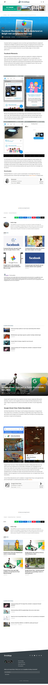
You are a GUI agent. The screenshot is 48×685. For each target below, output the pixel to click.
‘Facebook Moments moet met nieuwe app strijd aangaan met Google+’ (34, 249)
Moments (13, 179)
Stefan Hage (13, 222)
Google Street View (16, 483)
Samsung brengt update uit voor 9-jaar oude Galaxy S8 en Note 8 (25, 328)
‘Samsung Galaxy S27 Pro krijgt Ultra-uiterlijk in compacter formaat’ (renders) (26, 348)
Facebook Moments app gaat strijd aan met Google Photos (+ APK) (12, 249)
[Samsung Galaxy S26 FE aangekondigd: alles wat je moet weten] (7, 611)
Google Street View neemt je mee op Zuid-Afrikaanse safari (34, 553)
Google (5, 517)
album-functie (32, 175)
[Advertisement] (24, 70)
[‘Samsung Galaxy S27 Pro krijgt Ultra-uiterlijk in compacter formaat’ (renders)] (7, 349)
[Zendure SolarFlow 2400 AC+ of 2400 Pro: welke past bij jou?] (7, 624)
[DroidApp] (24, 2)
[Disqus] (24, 288)
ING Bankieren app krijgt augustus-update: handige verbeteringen (26, 334)
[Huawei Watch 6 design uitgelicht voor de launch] (7, 343)
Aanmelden (7, 674)
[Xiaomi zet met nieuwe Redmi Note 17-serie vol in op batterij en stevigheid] (7, 618)
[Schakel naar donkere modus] (41, 1)
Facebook (19, 181)
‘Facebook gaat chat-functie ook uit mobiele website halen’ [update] (34, 266)
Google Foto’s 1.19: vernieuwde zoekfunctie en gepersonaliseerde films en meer (12, 267)
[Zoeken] (43, 2)
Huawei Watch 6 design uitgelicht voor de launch (22, 341)
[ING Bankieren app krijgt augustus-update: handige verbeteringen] (7, 336)
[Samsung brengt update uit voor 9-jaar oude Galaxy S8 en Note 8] (7, 330)
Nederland (19, 517)
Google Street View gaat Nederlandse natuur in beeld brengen (13, 553)
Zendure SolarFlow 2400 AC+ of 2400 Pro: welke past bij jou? (24, 622)
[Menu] (5, 2)
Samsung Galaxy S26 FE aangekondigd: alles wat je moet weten (25, 610)
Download (41, 181)
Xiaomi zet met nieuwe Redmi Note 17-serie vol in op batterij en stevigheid (27, 616)
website (30, 479)
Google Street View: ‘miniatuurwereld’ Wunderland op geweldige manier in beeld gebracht (34, 572)
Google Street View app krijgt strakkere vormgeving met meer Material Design (12, 572)
